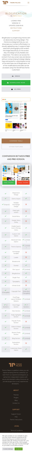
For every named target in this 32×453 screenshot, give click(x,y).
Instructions (16, 28)
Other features (16, 147)
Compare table (16, 141)
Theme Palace (15, 2)
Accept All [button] (19, 449)
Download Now (17, 82)
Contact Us (16, 403)
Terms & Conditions (17, 430)
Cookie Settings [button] (8, 449)
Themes (16, 395)
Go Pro (17, 89)
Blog (16, 400)
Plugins (16, 397)
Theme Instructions (16, 419)
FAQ (16, 417)
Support (16, 31)
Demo (17, 76)
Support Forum (16, 414)
